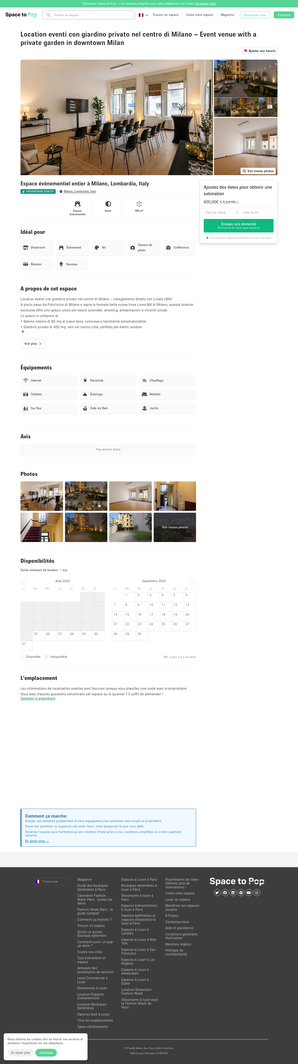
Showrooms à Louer (92, 988)
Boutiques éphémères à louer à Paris (139, 887)
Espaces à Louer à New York (138, 941)
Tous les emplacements (95, 1020)
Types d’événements (92, 1027)
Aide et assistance (179, 928)
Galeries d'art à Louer (93, 1014)
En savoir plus (20, 1052)
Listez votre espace (180, 893)
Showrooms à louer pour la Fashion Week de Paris (139, 1003)
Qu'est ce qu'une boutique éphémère (92, 934)
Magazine (84, 879)
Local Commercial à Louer (92, 980)
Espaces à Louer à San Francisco (138, 951)
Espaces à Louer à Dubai (135, 982)
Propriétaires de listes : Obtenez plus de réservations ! (182, 883)
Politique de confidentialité (176, 952)
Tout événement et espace (91, 960)
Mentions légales (178, 944)
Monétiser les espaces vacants (182, 907)
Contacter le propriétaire (37, 698)
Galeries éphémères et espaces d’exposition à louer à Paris (138, 919)
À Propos (172, 915)
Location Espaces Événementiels (90, 996)
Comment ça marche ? (94, 919)
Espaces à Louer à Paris (139, 879)
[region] (108, 760)
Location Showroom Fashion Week (136, 992)
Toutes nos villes (89, 952)
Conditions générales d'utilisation (181, 936)
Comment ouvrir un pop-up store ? (95, 944)
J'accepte (46, 1052)
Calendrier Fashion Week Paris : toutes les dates (94, 899)
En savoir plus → (37, 841)
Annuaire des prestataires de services (95, 970)
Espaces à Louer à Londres (135, 931)
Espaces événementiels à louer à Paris (139, 907)
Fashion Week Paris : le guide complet (95, 911)
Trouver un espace (91, 926)
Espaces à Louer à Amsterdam (135, 971)
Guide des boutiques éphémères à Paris (92, 887)
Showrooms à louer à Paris (137, 897)
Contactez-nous (177, 922)
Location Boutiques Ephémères (91, 1006)
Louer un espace (177, 899)
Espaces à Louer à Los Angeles (138, 961)
